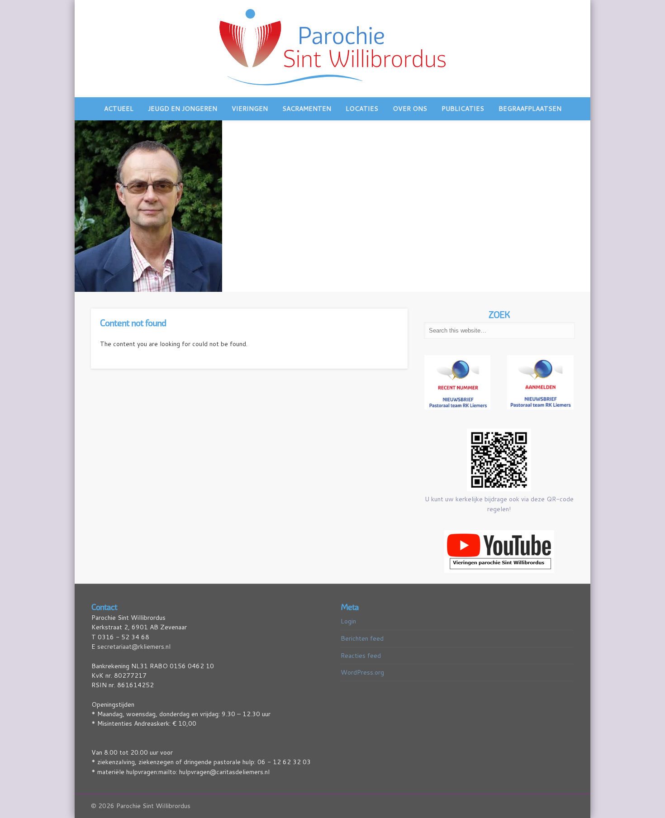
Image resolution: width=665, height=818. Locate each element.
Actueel (118, 108)
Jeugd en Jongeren (182, 108)
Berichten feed (362, 638)
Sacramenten (306, 108)
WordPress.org (362, 672)
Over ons (410, 108)
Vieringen (250, 108)
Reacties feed (361, 655)
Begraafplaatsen (530, 108)
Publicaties (463, 108)
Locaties (362, 108)
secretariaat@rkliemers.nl (134, 646)
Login (348, 621)
